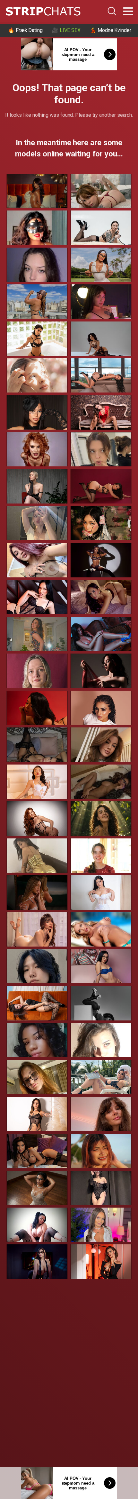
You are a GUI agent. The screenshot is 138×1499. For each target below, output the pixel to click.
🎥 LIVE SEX (66, 30)
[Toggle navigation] (128, 11)
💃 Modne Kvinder (110, 30)
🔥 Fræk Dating (25, 30)
